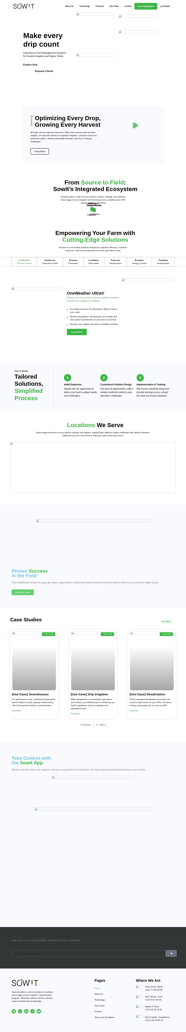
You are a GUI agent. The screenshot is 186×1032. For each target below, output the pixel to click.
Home (97, 988)
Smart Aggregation (145, 6)
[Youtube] (39, 1011)
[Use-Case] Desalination (147, 694)
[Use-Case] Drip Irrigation (89, 694)
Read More (16, 710)
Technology (84, 6)
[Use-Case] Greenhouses (30, 694)
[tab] (24, 261)
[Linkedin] (14, 1011)
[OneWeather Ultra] (94, 211)
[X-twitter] (32, 1011)
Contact (128, 6)
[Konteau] (92, 208)
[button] (135, 125)
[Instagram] (20, 1011)
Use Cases (114, 6)
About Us (69, 6)
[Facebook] (26, 1011)
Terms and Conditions (104, 1017)
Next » (103, 725)
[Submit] (171, 953)
